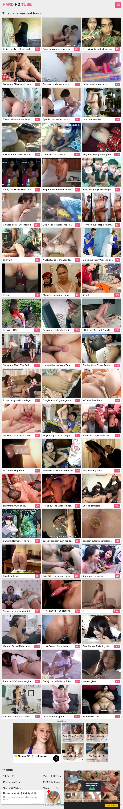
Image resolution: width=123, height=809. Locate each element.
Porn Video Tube (11, 782)
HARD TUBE (17, 4)
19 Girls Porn (10, 776)
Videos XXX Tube (52, 776)
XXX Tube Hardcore (53, 782)
